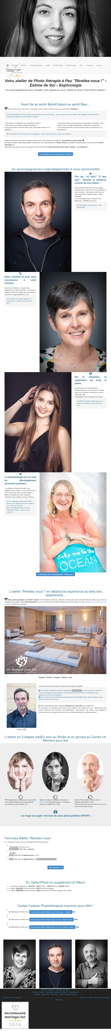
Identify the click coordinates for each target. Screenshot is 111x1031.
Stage (61, 994)
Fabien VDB (76, 690)
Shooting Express (36, 65)
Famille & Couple (38, 992)
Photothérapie (58, 65)
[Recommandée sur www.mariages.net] (15, 1015)
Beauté (65, 992)
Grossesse (49, 992)
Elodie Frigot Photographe (13, 997)
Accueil (44, 990)
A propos (90, 65)
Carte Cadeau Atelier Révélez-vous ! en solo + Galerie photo (51, 919)
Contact (99, 65)
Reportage (54, 994)
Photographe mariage (101, 997)
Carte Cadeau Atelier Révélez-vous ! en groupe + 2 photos (51, 912)
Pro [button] (81, 65)
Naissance (57, 992)
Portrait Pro (45, 994)
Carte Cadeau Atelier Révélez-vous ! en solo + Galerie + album (52, 927)
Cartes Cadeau (71, 65)
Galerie (9, 71)
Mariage (14, 65)
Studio (48, 65)
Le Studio (59, 990)
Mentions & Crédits (86, 997)
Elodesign (59, 1000)
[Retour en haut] (1, 1030)
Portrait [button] (23, 65)
